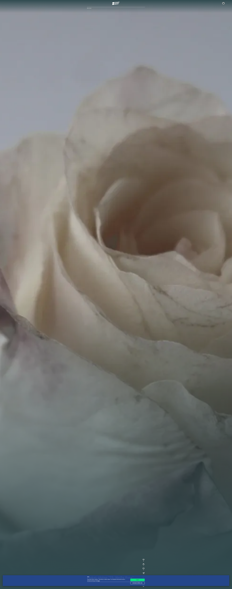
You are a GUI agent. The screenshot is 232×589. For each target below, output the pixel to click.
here (99, 581)
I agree (137, 579)
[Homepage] (116, 3)
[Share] (143, 573)
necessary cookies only (137, 583)
